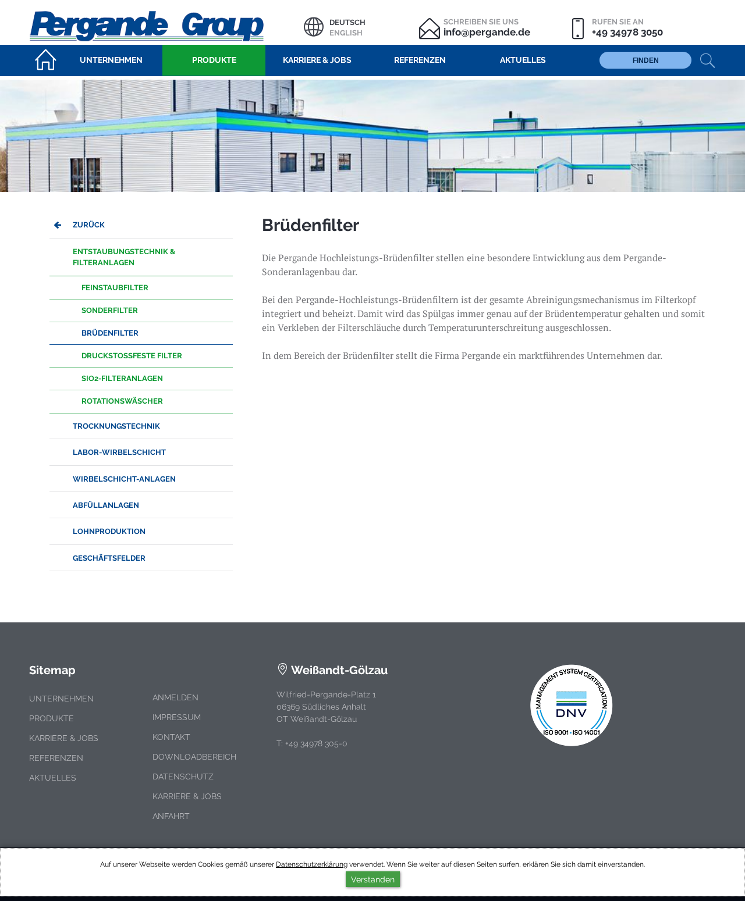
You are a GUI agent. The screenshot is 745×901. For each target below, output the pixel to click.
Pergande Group (166, 25)
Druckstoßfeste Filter (131, 355)
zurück (89, 224)
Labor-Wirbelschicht (119, 452)
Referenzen (56, 758)
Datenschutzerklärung (311, 864)
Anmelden (175, 697)
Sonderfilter (109, 310)
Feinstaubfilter (114, 287)
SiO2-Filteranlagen (122, 378)
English (346, 33)
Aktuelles (52, 777)
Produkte (51, 718)
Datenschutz (183, 776)
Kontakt (171, 737)
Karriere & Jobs (63, 738)
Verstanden (373, 879)
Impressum (176, 717)
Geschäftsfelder (109, 558)
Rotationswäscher (122, 401)
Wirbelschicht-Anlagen (124, 479)
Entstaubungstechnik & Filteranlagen (124, 257)
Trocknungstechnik (116, 426)
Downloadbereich (194, 756)
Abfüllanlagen (106, 505)
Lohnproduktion (109, 531)
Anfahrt (171, 816)
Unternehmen (61, 698)
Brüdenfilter (110, 333)
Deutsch (347, 22)
